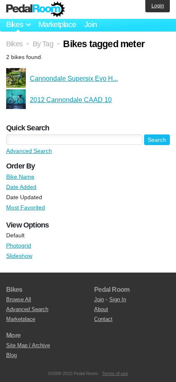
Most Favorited (25, 207)
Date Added (21, 187)
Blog (11, 355)
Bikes (14, 44)
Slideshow (19, 255)
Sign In (117, 299)
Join (90, 24)
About (101, 309)
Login (157, 6)
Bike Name (20, 176)
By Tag (43, 44)
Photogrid (18, 245)
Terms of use (115, 373)
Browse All (18, 299)
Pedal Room (35, 9)
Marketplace (57, 24)
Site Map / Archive (28, 345)
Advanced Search (29, 151)
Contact (103, 319)
